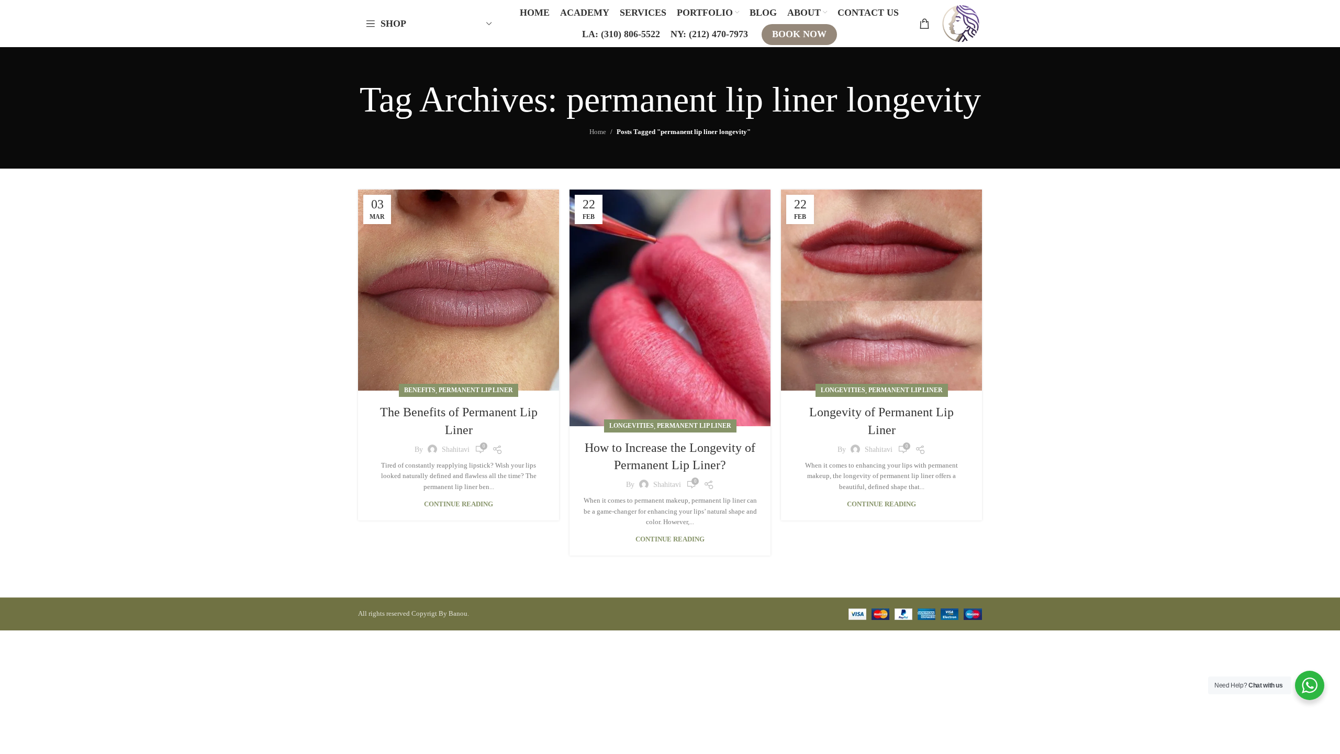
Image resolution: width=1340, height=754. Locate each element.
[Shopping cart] (924, 23)
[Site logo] (961, 23)
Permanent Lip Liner (476, 390)
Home (597, 132)
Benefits (420, 390)
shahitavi (456, 449)
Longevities (631, 425)
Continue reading (458, 504)
